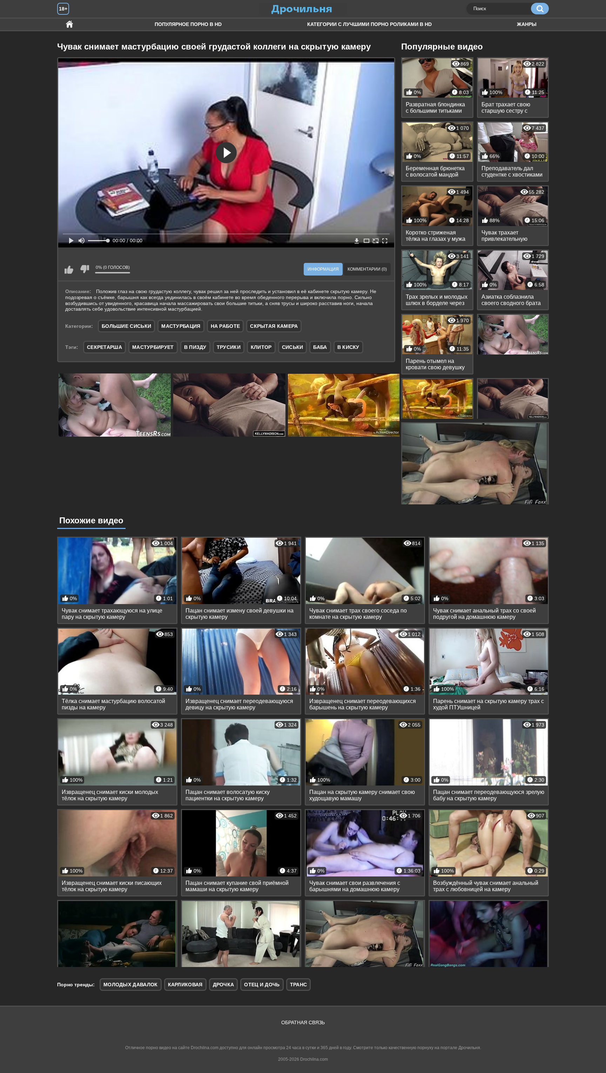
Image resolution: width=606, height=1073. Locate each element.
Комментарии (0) (367, 269)
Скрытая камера (274, 326)
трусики (229, 347)
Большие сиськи (126, 326)
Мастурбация (180, 326)
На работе (225, 326)
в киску (348, 347)
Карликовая (185, 984)
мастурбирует (153, 347)
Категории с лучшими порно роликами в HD (369, 24)
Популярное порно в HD (188, 24)
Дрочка (223, 984)
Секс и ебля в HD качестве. (69, 24)
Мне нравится (69, 269)
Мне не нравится (85, 269)
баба (320, 347)
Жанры (527, 24)
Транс (298, 984)
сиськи (292, 347)
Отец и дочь (262, 984)
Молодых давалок (130, 984)
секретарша (104, 347)
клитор (261, 347)
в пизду (195, 347)
